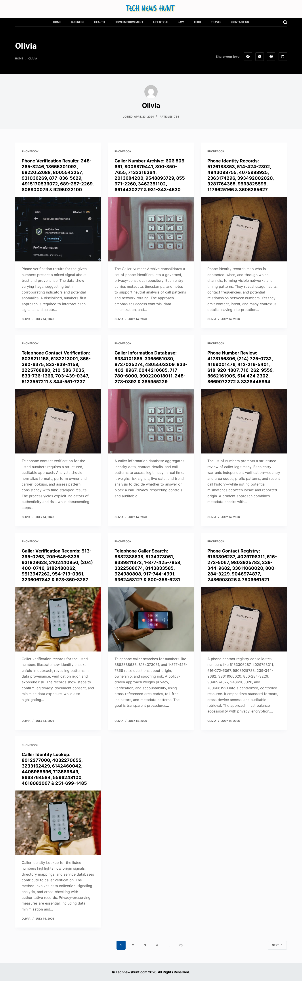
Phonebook (30, 151)
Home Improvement (129, 22)
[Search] (285, 22)
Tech (197, 22)
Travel (216, 22)
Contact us (240, 22)
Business (77, 22)
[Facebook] (248, 56)
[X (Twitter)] (259, 56)
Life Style (160, 22)
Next (275, 945)
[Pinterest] (271, 56)
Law (181, 22)
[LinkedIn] (283, 56)
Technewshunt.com (131, 972)
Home (57, 22)
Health (99, 22)
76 (181, 945)
